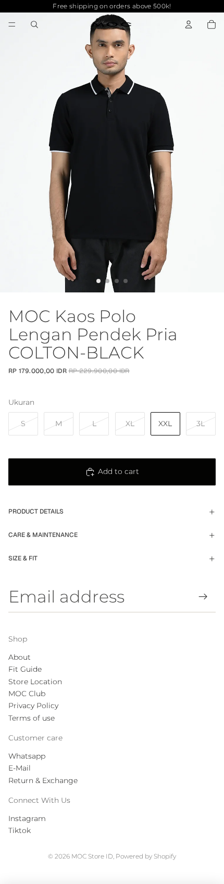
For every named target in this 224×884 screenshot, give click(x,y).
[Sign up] (203, 596)
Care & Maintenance (43, 535)
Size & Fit (23, 558)
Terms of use (31, 718)
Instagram (27, 818)
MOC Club (26, 693)
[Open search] (34, 24)
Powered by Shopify (146, 856)
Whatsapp (26, 756)
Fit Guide (25, 669)
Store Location (35, 681)
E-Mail (19, 768)
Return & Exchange (43, 780)
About (19, 657)
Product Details (36, 511)
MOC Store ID (92, 856)
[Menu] (12, 24)
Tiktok (19, 830)
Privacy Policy (33, 705)
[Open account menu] (188, 24)
